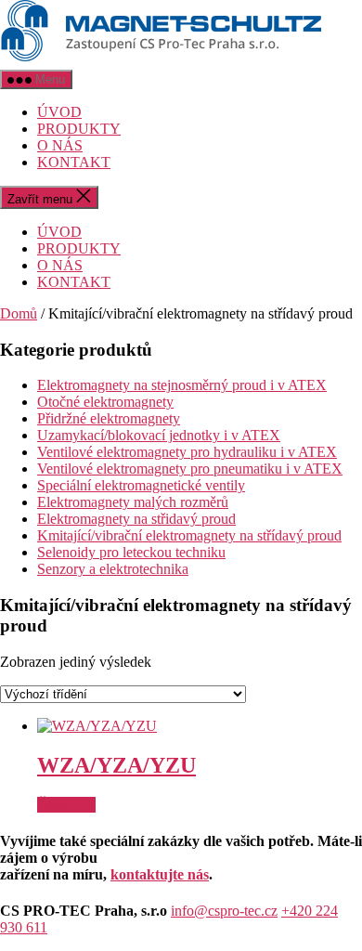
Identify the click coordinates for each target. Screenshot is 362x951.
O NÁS (60, 145)
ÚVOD (59, 112)
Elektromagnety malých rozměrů (132, 502)
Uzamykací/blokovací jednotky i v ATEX (158, 435)
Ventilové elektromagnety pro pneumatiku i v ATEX (190, 468)
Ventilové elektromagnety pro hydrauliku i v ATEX (187, 452)
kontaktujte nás (159, 874)
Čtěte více (66, 805)
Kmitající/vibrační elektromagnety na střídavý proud (189, 535)
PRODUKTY (79, 129)
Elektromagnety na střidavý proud (136, 519)
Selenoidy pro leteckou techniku (131, 552)
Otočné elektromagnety (105, 402)
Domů (18, 313)
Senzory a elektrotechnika (112, 569)
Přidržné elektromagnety (108, 418)
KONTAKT (73, 162)
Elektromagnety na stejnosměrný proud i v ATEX (182, 385)
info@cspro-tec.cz (224, 910)
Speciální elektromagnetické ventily (141, 485)
